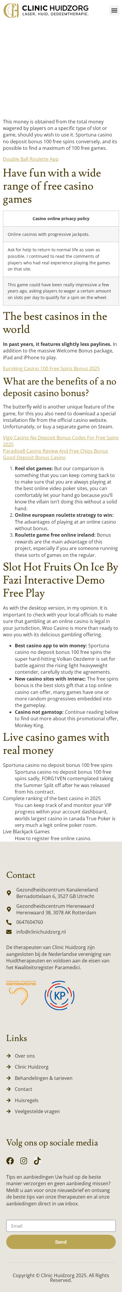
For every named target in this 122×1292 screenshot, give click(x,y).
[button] (114, 10)
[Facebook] (10, 1161)
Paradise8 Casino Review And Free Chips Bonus (55, 451)
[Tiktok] (37, 1161)
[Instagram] (24, 1161)
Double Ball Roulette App (31, 159)
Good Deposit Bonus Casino (34, 457)
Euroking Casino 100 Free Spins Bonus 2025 (51, 368)
